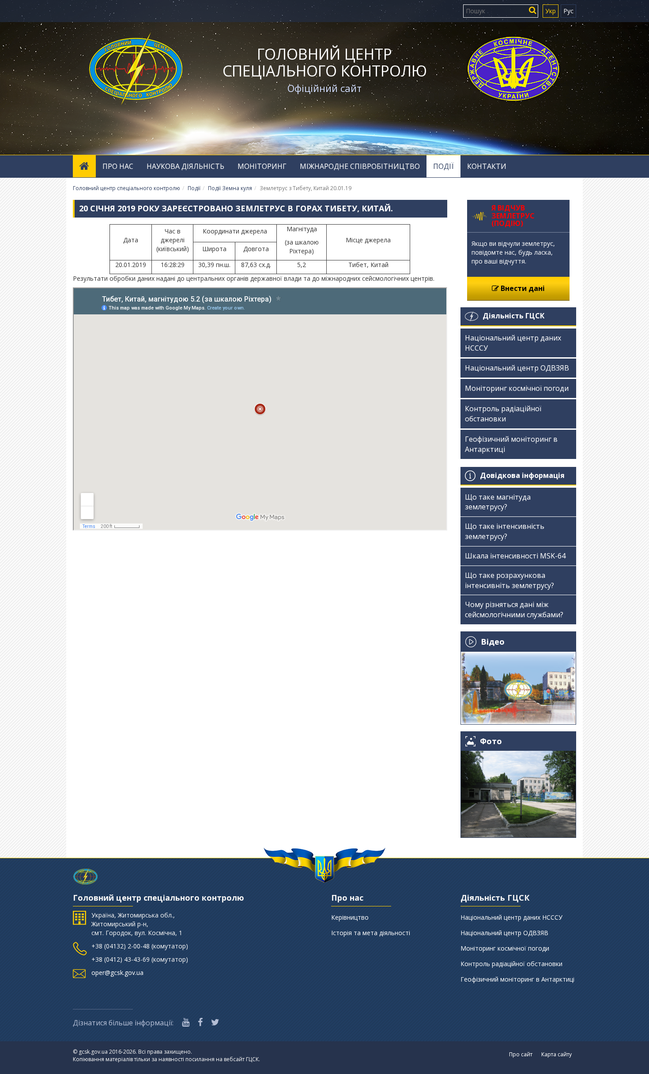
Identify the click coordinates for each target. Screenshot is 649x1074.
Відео (493, 641)
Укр (550, 11)
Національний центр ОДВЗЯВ (517, 368)
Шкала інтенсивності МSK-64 (515, 556)
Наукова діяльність (185, 166)
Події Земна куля (230, 188)
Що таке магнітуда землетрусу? (498, 502)
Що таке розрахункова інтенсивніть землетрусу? (509, 580)
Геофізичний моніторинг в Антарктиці (511, 444)
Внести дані (522, 288)
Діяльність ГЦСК (513, 316)
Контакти (486, 166)
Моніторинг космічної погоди (517, 388)
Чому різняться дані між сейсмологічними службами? (514, 609)
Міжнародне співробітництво (360, 166)
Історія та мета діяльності (370, 933)
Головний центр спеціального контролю (325, 62)
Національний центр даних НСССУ (513, 343)
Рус (568, 11)
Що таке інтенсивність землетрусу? (504, 531)
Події (443, 166)
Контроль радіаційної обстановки (503, 414)
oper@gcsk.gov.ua (117, 972)
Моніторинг (262, 166)
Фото (491, 741)
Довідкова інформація (522, 475)
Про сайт (520, 1054)
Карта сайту (556, 1054)
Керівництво (350, 917)
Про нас (117, 166)
